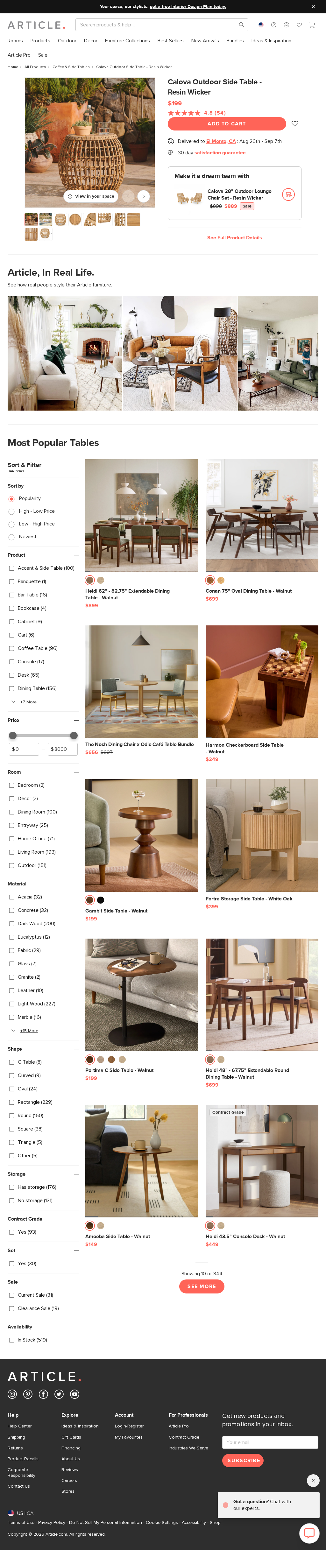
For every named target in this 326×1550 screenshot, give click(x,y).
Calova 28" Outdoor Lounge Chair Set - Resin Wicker (240, 195)
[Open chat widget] (309, 1533)
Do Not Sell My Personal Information (105, 1522)
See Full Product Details (234, 237)
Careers (69, 1480)
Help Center (20, 1426)
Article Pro (179, 1426)
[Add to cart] (288, 194)
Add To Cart (227, 123)
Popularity (30, 498)
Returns (15, 1448)
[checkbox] (43, 568)
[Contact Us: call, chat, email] (273, 24)
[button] (273, 24)
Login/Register (129, 1426)
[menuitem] (15, 41)
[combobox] (261, 24)
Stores (67, 1491)
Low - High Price (37, 523)
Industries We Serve (188, 1448)
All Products (35, 67)
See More (202, 1286)
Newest (28, 536)
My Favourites (129, 1437)
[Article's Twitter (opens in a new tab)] (59, 1395)
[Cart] (312, 25)
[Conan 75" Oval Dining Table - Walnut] (262, 515)
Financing (71, 1448)
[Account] (286, 24)
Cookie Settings (162, 1522)
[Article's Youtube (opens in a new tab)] (74, 1395)
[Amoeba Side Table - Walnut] (141, 1161)
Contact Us (19, 1486)
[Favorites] (299, 25)
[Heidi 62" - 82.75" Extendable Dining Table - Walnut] (141, 515)
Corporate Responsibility (21, 1473)
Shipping (16, 1437)
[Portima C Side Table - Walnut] (141, 995)
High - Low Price (37, 511)
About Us (70, 1459)
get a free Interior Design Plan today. (188, 6)
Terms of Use (21, 1522)
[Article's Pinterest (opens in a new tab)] (27, 1395)
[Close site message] (313, 6)
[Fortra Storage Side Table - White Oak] (262, 835)
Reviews (69, 1470)
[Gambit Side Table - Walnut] (141, 835)
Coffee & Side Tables (71, 67)
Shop (215, 1522)
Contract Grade (184, 1437)
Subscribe (244, 1460)
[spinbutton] (24, 749)
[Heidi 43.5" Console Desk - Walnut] (262, 1161)
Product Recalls (23, 1459)
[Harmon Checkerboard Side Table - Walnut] (262, 681)
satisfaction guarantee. (221, 152)
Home (13, 67)
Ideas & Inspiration (80, 1426)
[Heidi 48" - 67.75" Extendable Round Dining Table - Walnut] (262, 995)
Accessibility (194, 1522)
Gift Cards (71, 1437)
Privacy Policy (51, 1522)
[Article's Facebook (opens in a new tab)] (43, 1395)
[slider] (13, 735)
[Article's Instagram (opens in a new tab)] (12, 1395)
